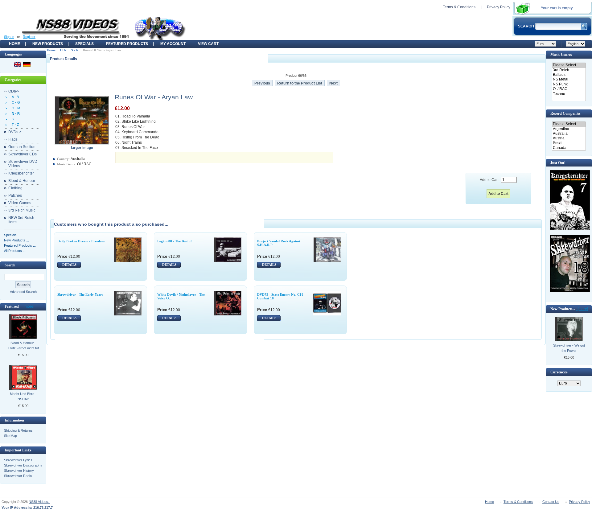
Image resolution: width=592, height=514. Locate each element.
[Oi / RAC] (568, 89)
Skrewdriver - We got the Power (569, 347)
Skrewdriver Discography (23, 465)
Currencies (559, 372)
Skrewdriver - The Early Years (80, 294)
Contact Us (550, 502)
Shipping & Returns (18, 430)
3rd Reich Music (21, 210)
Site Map (10, 436)
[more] (28, 306)
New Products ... (16, 240)
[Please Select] (568, 65)
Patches (15, 195)
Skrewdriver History (19, 470)
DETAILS (69, 264)
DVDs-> (15, 132)
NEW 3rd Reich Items (21, 220)
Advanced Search (23, 292)
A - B (14, 97)
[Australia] (568, 133)
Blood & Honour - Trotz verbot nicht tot (23, 345)
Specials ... (12, 235)
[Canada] (568, 148)
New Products (47, 44)
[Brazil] (568, 143)
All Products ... (15, 251)
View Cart (208, 44)
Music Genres (561, 54)
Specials (84, 44)
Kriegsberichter (21, 173)
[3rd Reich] (568, 70)
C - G (15, 102)
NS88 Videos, (39, 502)
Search (10, 265)
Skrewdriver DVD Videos (22, 163)
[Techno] (568, 94)
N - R (74, 50)
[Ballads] (568, 74)
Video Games (19, 203)
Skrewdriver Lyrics (18, 460)
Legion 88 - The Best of (174, 241)
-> (13, 91)
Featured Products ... (20, 245)
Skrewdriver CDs (22, 154)
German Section (21, 147)
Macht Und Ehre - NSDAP (23, 396)
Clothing (15, 188)
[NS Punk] (568, 84)
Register (29, 37)
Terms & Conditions (459, 7)
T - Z (14, 124)
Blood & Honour (21, 181)
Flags (13, 139)
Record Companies (565, 113)
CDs (63, 50)
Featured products (127, 44)
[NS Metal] (568, 79)
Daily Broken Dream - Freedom (81, 241)
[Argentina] (568, 129)
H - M (15, 108)
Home (14, 44)
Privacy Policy (498, 7)
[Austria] (568, 138)
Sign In (9, 37)
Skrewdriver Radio (18, 476)
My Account (173, 44)
